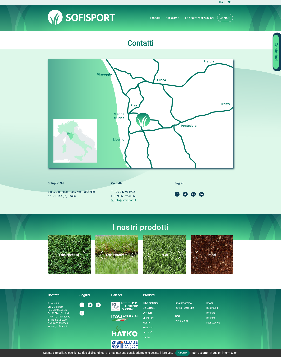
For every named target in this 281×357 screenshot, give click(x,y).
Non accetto (200, 352)
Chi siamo (172, 18)
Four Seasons (213, 322)
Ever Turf (147, 312)
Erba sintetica (69, 255)
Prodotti (155, 18)
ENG (229, 2)
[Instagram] (193, 194)
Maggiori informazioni (224, 352)
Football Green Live (184, 308)
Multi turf (147, 322)
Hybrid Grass (181, 320)
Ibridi (164, 255)
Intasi (212, 255)
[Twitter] (185, 194)
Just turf (147, 332)
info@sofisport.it (125, 200)
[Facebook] (177, 194)
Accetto (182, 353)
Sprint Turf (148, 318)
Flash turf (148, 327)
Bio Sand (210, 312)
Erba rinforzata (116, 255)
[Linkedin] (201, 194)
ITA (221, 2)
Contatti (225, 18)
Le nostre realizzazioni (199, 18)
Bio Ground (212, 308)
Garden (146, 337)
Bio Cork (210, 318)
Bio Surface (148, 308)
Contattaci (276, 52)
